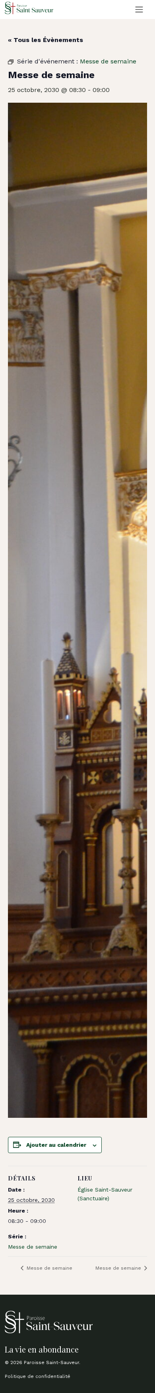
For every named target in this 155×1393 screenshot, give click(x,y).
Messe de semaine (32, 1247)
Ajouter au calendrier (56, 1145)
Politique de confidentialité (37, 1376)
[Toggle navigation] (139, 9)
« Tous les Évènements (45, 40)
